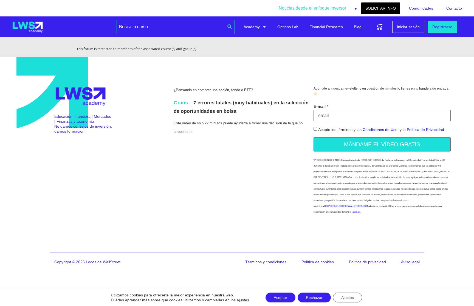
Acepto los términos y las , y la (381, 130)
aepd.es (356, 212)
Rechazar (314, 297)
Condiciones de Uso (380, 130)
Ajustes (347, 297)
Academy (252, 27)
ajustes (243, 300)
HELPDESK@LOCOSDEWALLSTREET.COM (346, 206)
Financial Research (326, 27)
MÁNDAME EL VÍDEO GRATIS (382, 144)
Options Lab (287, 27)
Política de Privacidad (425, 130)
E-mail (320, 106)
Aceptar (280, 297)
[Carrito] (379, 27)
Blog (358, 27)
